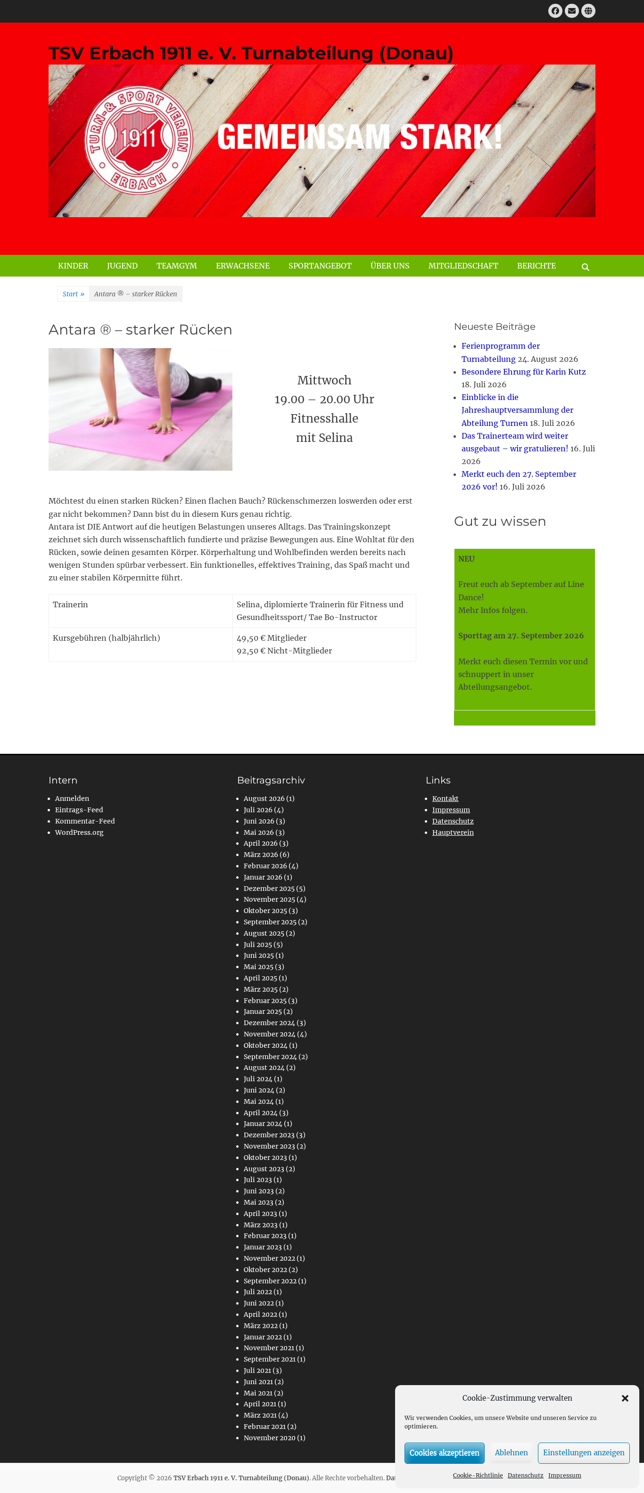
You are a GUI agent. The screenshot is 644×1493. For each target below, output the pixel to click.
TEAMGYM (177, 265)
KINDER (73, 265)
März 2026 (261, 854)
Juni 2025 (259, 955)
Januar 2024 (263, 1123)
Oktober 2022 (265, 1269)
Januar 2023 (263, 1247)
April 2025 (260, 978)
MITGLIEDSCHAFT (463, 265)
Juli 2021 (257, 1370)
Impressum (564, 1475)
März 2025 (261, 989)
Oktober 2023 (265, 1157)
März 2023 (261, 1225)
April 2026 (261, 843)
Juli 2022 (258, 1292)
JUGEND (122, 265)
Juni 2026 (259, 821)
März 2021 (260, 1415)
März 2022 (261, 1326)
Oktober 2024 (266, 1045)
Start (73, 294)
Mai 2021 (258, 1393)
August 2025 (264, 933)
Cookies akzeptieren (444, 1452)
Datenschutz (526, 1475)
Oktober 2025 (265, 910)
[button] (625, 1398)
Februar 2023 (265, 1236)
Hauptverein (453, 832)
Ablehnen (511, 1452)
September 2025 (270, 922)
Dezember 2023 (269, 1135)
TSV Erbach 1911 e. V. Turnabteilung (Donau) (251, 53)
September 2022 (270, 1281)
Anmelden (72, 798)
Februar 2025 (265, 1000)
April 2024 (261, 1113)
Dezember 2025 (269, 888)
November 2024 (270, 1034)
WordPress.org (79, 832)
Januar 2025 (263, 1011)
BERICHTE (536, 265)
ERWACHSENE (243, 265)
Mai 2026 (259, 832)
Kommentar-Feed (85, 821)
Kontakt (445, 798)
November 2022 (269, 1258)
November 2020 (270, 1438)
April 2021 (260, 1404)
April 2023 (260, 1213)
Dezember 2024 (269, 1023)
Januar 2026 (263, 877)
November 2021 (269, 1348)
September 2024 (270, 1056)
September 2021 (270, 1359)
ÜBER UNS (390, 265)
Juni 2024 (259, 1090)
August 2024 (264, 1067)
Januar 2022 (263, 1337)
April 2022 (260, 1314)
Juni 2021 (258, 1382)
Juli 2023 (258, 1179)
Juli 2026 (258, 810)
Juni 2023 (259, 1191)
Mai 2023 (258, 1202)
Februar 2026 (265, 866)
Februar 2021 (265, 1426)
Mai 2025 (258, 967)
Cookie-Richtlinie (478, 1475)
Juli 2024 (258, 1079)
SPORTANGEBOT (320, 265)
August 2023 (264, 1169)
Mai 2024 (259, 1101)
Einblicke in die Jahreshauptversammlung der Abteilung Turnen (517, 409)
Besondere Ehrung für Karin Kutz (524, 371)
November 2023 (269, 1146)
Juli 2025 (258, 944)
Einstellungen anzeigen (584, 1452)
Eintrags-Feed (79, 810)
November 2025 (269, 899)
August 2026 (264, 798)
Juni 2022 (259, 1303)
